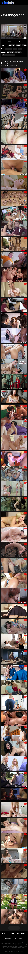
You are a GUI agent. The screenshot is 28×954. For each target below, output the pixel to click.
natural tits (9, 49)
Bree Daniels (10, 52)
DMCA (20, 936)
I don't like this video (10, 41)
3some (15, 49)
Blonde (24, 45)
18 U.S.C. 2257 (8, 938)
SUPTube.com (12, 951)
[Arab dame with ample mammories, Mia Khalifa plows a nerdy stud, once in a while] (14, 366)
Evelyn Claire (18, 52)
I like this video (8, 41)
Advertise (11, 933)
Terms (14, 936)
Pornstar (18, 45)
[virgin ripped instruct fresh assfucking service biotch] (14, 274)
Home (3, 933)
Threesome (12, 45)
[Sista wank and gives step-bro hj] (14, 228)
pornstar (12, 54)
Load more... (14, 927)
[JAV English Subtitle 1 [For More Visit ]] (14, 718)
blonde (20, 49)
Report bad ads (19, 938)
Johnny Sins (5, 54)
